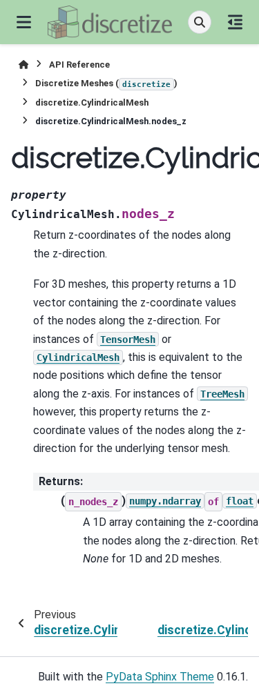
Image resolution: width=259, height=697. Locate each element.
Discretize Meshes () (106, 83)
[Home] (23, 64)
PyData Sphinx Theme (160, 676)
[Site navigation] (24, 22)
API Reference (79, 64)
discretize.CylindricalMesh (91, 102)
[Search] (199, 22)
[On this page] (235, 22)
